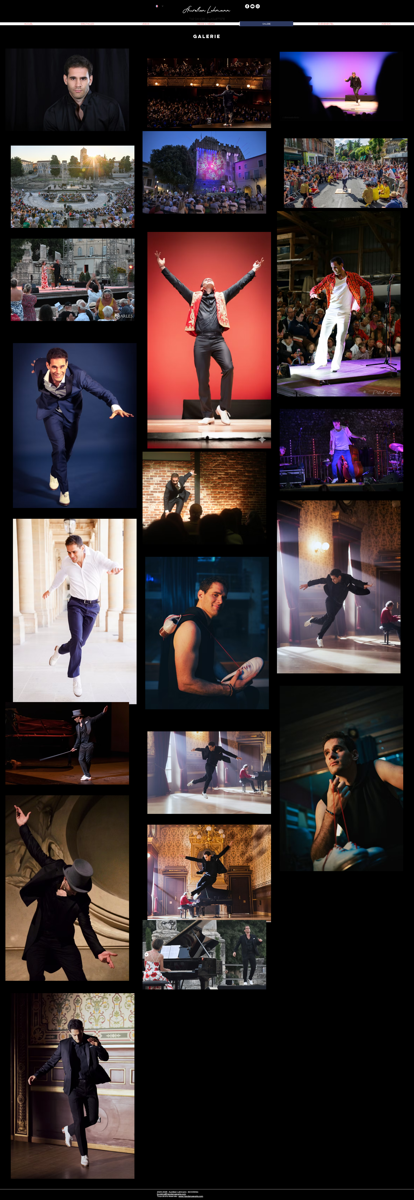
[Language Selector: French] (159, 6)
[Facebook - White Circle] (247, 6)
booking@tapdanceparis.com (171, 1194)
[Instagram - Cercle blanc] (258, 6)
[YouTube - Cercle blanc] (252, 6)
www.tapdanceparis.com (191, 1196)
